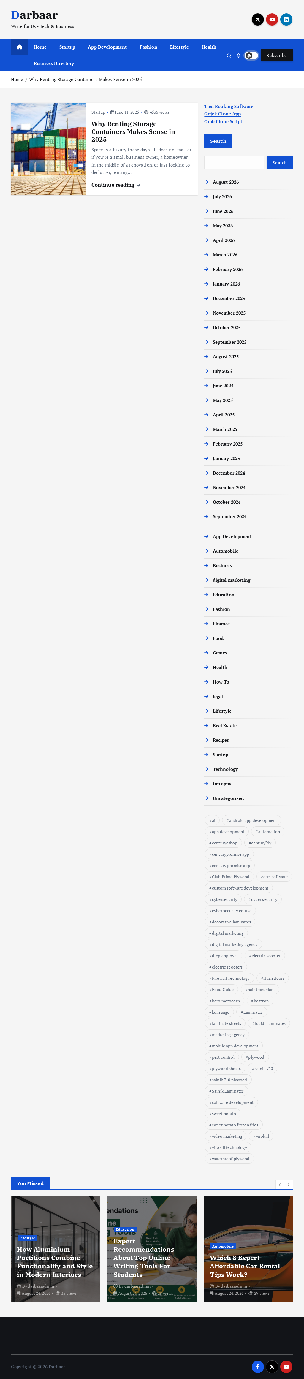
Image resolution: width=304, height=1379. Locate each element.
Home (40, 47)
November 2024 (229, 487)
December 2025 (229, 298)
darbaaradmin (41, 1286)
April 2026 (224, 240)
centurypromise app (230, 854)
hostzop (261, 1001)
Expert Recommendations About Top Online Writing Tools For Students (143, 1258)
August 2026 (226, 182)
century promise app (231, 865)
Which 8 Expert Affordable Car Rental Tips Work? (245, 1265)
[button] (280, 1184)
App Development (107, 47)
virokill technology (229, 1147)
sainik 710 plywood (229, 1079)
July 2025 (222, 371)
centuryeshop (225, 843)
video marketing (227, 1136)
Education (224, 594)
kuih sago (220, 1012)
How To (221, 682)
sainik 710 (264, 1068)
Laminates (253, 1012)
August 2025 (226, 356)
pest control (223, 1057)
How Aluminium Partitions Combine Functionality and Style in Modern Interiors (54, 1261)
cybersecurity (224, 899)
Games (220, 653)
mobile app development (235, 1046)
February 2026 (228, 269)
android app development (253, 820)
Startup (67, 47)
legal (218, 696)
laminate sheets (226, 1023)
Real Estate (225, 725)
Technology (225, 769)
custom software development (240, 888)
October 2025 (226, 327)
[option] (55, 1249)
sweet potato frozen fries (235, 1125)
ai (213, 820)
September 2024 (229, 516)
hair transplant (261, 989)
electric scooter (266, 955)
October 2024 (226, 502)
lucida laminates (270, 1023)
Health (209, 47)
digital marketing (231, 580)
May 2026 (222, 226)
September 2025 (229, 342)
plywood (256, 1057)
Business (222, 565)
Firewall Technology (231, 978)
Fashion (148, 47)
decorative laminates (231, 922)
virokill (262, 1136)
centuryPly (261, 843)
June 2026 (223, 211)
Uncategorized (228, 798)
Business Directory (54, 63)
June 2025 (223, 386)
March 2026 (225, 255)
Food (218, 638)
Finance (221, 624)
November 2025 (229, 313)
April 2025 (224, 415)
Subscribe (277, 55)
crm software (275, 876)
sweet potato (224, 1113)
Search (218, 141)
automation (269, 831)
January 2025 (226, 458)
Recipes (221, 740)
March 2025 (225, 429)
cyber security (264, 899)
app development (228, 831)
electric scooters (227, 967)
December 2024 (229, 473)
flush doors (273, 978)
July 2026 (222, 196)
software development (233, 1102)
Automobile (225, 551)
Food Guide (223, 989)
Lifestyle (179, 47)
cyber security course (231, 910)
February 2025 (228, 444)
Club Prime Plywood (231, 876)
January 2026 (226, 284)
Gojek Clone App (222, 114)
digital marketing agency (235, 944)
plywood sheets (226, 1068)
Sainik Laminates (228, 1091)
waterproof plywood (231, 1158)
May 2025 (222, 400)
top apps (222, 784)
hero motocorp (226, 1001)
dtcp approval (225, 955)
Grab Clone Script (223, 121)
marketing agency (228, 1034)
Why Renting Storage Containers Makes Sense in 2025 (85, 79)
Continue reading (113, 184)
